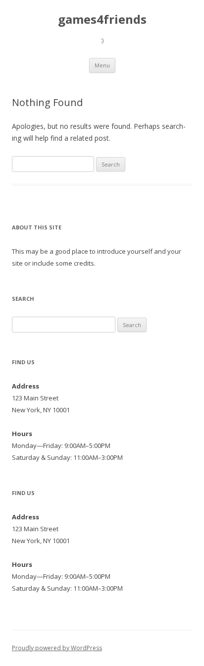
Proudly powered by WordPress (57, 648)
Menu (102, 65)
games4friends (102, 19)
